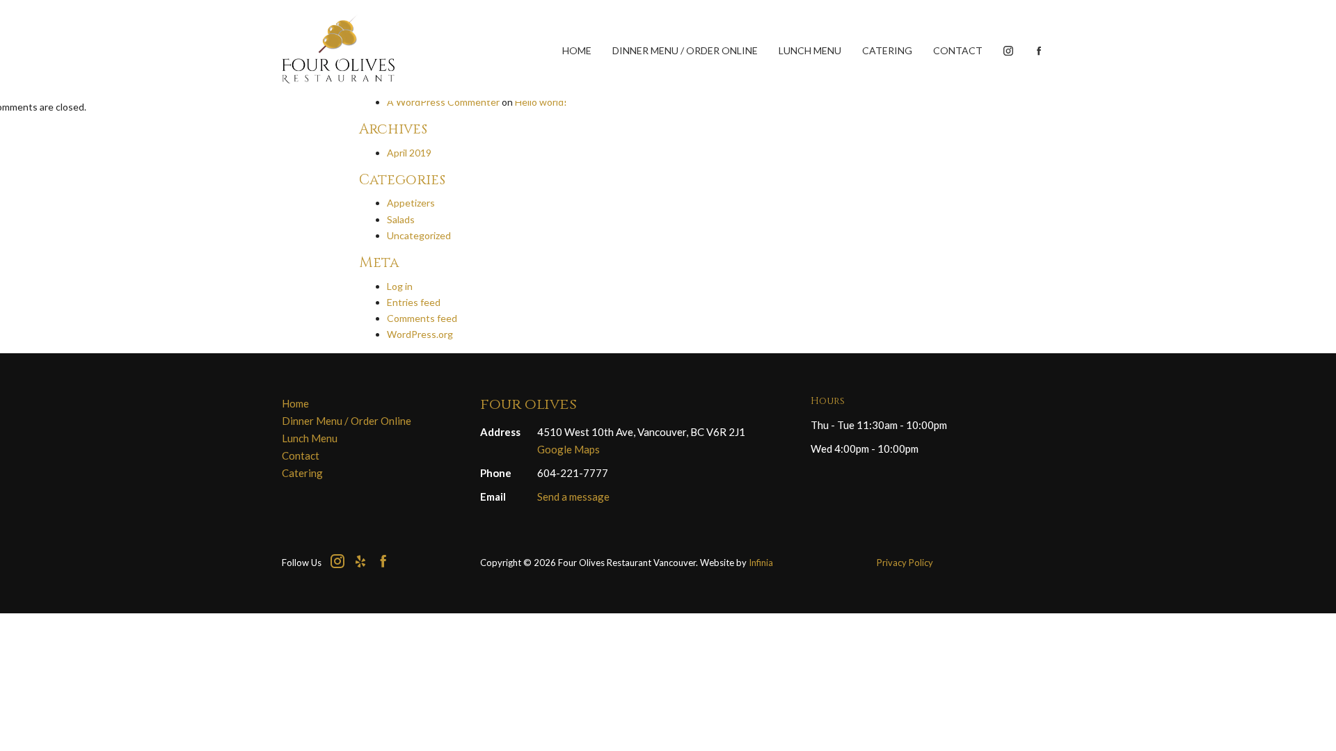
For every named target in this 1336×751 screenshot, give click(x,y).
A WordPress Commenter (443, 102)
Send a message (573, 496)
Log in (400, 286)
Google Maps (568, 449)
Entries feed (413, 302)
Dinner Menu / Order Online (685, 50)
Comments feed (422, 318)
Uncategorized (419, 235)
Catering (302, 473)
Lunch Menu (810, 50)
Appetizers (411, 203)
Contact (958, 50)
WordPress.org (420, 334)
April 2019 (409, 153)
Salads (401, 219)
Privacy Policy (905, 562)
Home (576, 50)
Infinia (761, 562)
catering (887, 50)
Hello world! (541, 102)
